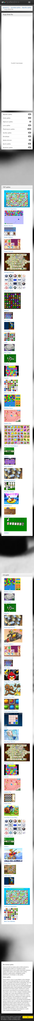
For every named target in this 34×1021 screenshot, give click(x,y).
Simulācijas (17, 136)
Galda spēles (17, 118)
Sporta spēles (17, 144)
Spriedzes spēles (17, 147)
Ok (27, 1017)
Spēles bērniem (17, 140)
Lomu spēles (17, 125)
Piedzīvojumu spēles (17, 129)
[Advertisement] (17, 34)
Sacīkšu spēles (17, 133)
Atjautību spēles (17, 114)
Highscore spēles (17, 122)
